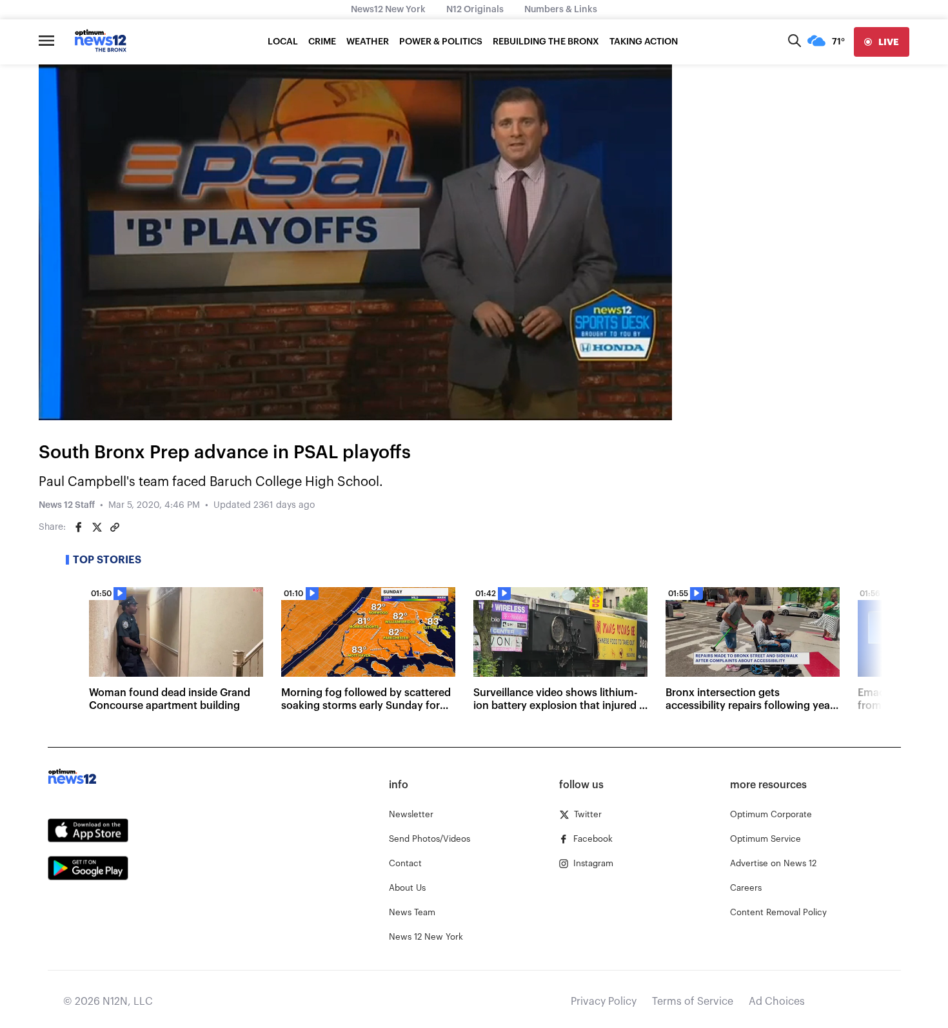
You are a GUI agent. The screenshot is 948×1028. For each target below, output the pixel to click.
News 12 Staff (67, 505)
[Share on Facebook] (79, 527)
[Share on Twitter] (97, 527)
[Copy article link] (115, 527)
